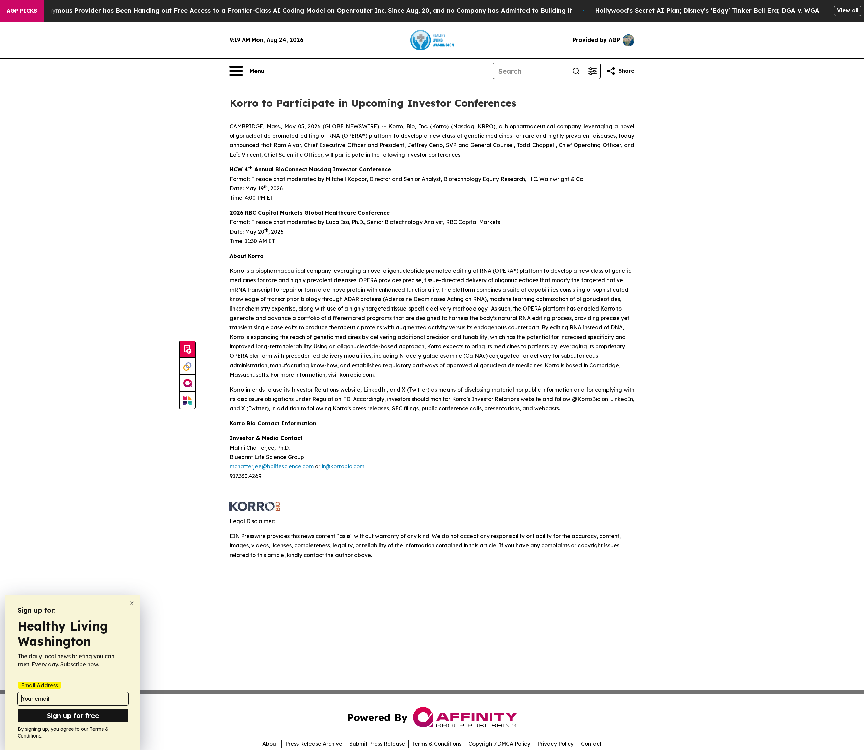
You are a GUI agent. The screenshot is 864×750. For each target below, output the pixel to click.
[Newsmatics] (187, 400)
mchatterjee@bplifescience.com (272, 466)
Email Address (39, 685)
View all (847, 10)
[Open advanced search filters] (592, 71)
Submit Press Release (377, 743)
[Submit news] (187, 349)
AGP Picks (22, 10)
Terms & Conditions (436, 743)
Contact (591, 743)
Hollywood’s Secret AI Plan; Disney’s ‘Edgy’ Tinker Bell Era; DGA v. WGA (707, 11)
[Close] (132, 603)
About (270, 743)
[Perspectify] (187, 366)
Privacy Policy (555, 743)
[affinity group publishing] (187, 383)
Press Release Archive (313, 743)
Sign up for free (73, 715)
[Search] (576, 71)
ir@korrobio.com (343, 466)
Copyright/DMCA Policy (499, 743)
